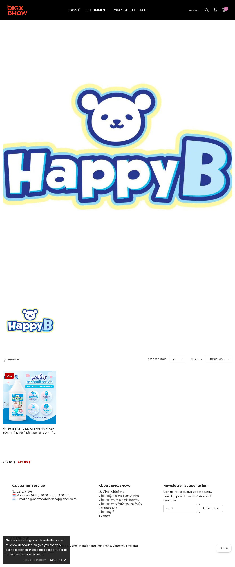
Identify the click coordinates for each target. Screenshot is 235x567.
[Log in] (215, 10)
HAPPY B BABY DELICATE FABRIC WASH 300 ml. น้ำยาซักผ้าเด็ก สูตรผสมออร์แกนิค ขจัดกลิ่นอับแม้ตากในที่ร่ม (29, 431)
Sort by (196, 359)
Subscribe (211, 508)
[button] (177, 359)
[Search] (207, 9)
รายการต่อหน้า (157, 359)
